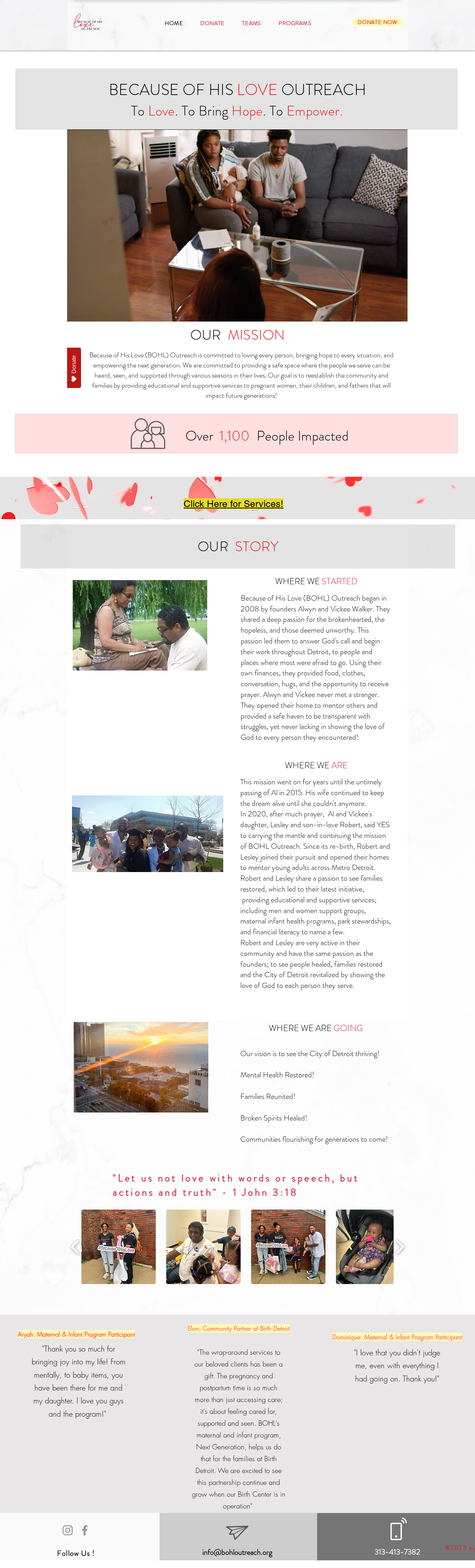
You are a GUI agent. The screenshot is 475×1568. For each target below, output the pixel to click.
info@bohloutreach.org (237, 1552)
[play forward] (400, 1247)
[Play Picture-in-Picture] (386, 312)
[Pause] (76, 312)
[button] (118, 1247)
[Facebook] (84, 1530)
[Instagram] (67, 1530)
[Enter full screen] (398, 312)
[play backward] (75, 1247)
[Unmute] (87, 312)
